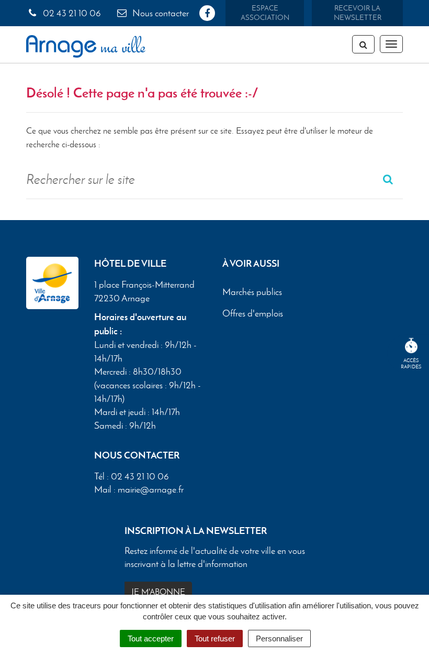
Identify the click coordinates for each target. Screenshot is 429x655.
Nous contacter (159, 13)
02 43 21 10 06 (71, 13)
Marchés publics (252, 292)
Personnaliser (279, 638)
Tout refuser (215, 638)
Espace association (265, 13)
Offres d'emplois (252, 313)
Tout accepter (151, 638)
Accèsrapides (411, 363)
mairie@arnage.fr (151, 489)
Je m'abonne (158, 592)
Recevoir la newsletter (357, 13)
